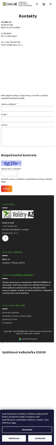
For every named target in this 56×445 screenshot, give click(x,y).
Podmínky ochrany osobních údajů (16, 316)
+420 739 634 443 (9, 226)
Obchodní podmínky (10, 312)
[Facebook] (5, 238)
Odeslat (6, 188)
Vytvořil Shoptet (29, 339)
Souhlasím (40, 438)
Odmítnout (14, 438)
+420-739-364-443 (12, 42)
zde (14, 422)
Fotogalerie (7, 322)
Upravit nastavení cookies (28, 333)
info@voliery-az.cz (15, 45)
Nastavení (27, 429)
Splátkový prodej (9, 319)
